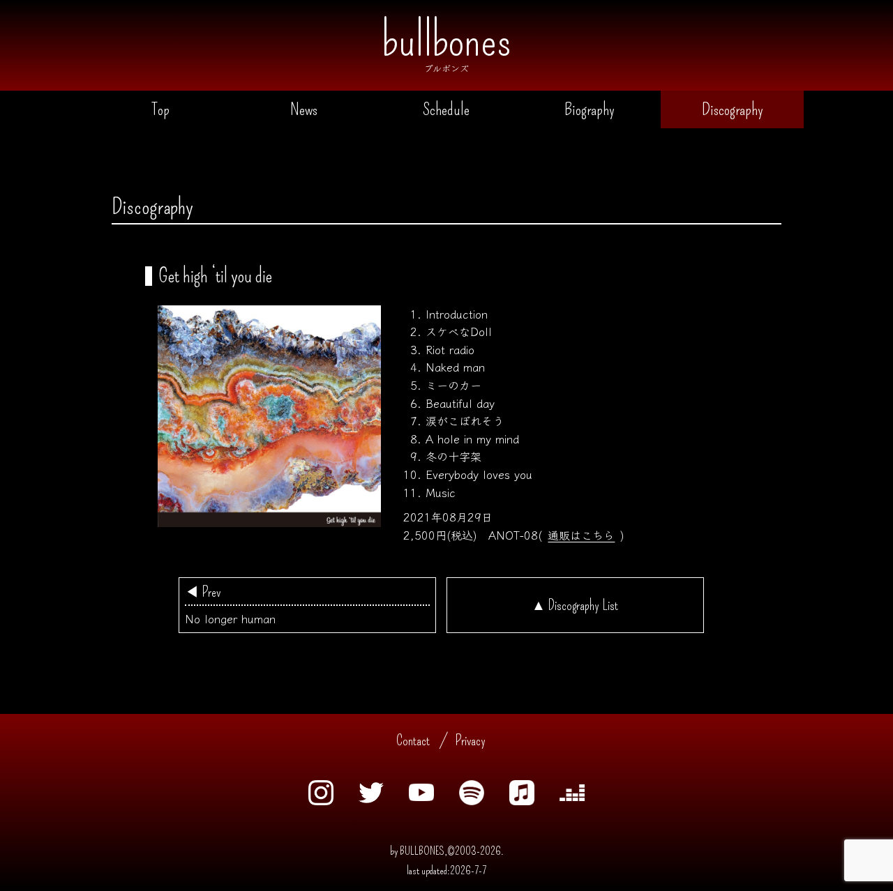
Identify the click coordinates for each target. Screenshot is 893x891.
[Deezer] (572, 798)
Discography (732, 109)
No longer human (230, 605)
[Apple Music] (522, 802)
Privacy (470, 740)
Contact (413, 740)
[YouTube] (421, 798)
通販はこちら (581, 534)
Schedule (446, 109)
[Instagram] (321, 802)
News (303, 109)
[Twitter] (371, 800)
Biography (589, 109)
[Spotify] (471, 802)
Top (160, 109)
